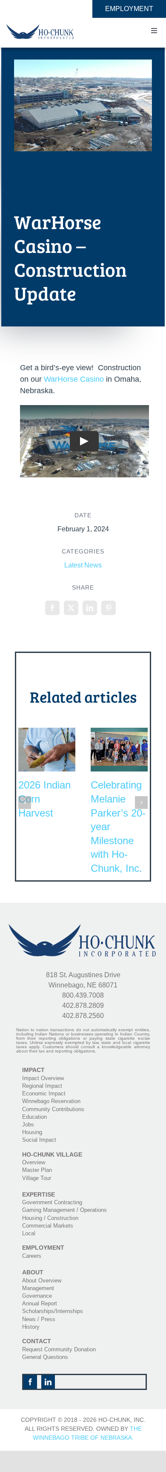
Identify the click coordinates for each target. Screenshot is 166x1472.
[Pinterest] (108, 607)
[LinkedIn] (89, 607)
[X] (71, 607)
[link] (74, 379)
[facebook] (30, 1382)
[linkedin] (48, 1382)
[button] (24, 802)
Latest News (83, 565)
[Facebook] (52, 607)
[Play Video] (84, 441)
